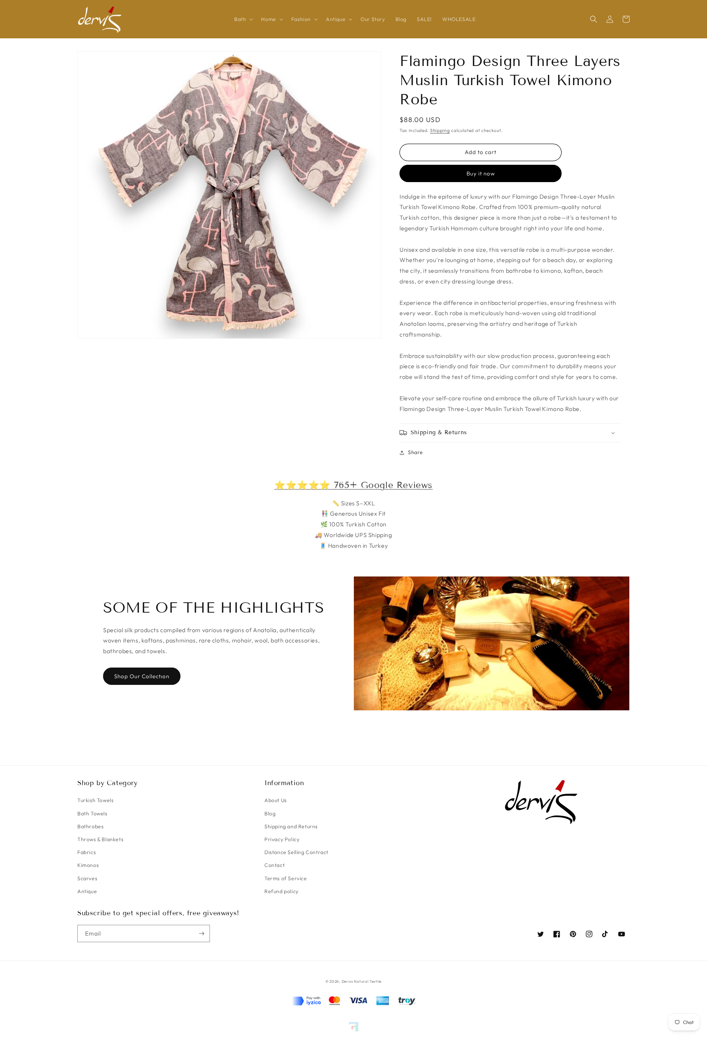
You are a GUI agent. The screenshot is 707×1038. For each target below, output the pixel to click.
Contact (274, 865)
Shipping (440, 130)
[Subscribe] (201, 933)
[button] (242, 19)
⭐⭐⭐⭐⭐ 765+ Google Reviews (353, 485)
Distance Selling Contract (296, 852)
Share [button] (415, 452)
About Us (275, 800)
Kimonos (88, 865)
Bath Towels (92, 813)
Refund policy (281, 891)
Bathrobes (90, 826)
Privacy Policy (281, 839)
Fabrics (86, 852)
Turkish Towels (95, 800)
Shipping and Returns (291, 826)
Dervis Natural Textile (361, 981)
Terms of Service (285, 878)
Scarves (87, 878)
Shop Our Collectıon (141, 676)
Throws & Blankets (100, 839)
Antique (87, 891)
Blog (269, 813)
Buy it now (481, 173)
